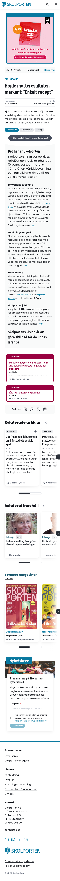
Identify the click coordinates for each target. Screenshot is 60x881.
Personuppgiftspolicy (17, 866)
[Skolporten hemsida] (16, 4)
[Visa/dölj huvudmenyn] (56, 4)
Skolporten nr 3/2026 (14, 635)
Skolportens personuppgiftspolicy (30, 721)
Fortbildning (12, 775)
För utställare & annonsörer (21, 789)
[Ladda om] (46, 422)
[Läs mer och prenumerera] (21, 606)
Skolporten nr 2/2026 (50, 635)
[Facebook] (25, 409)
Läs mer (9, 578)
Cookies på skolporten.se (19, 861)
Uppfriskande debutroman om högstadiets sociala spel (21, 440)
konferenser (24, 294)
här (33, 225)
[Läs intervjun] (21, 523)
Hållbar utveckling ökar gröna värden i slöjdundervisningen (21, 543)
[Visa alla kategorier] (35, 431)
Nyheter (18, 70)
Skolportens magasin (17, 760)
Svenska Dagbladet (44, 103)
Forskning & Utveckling (18, 784)
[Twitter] (38, 409)
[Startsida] (7, 70)
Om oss (9, 794)
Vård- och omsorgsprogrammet (24, 392)
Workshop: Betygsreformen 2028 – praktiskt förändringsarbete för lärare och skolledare (29, 366)
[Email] (45, 409)
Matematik (33, 70)
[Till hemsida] (22, 851)
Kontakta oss (12, 830)
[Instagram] (26, 839)
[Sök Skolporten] (47, 4)
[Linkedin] (32, 409)
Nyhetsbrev (11, 756)
